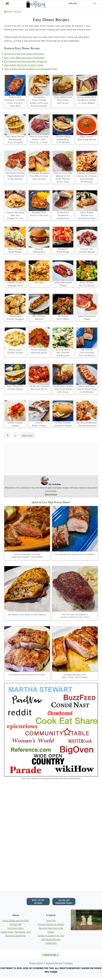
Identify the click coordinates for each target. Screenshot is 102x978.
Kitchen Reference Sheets (51, 924)
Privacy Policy (36, 963)
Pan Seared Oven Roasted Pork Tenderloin (25, 61)
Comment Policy (15, 928)
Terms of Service (54, 963)
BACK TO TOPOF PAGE (38, 901)
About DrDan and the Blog (15, 920)
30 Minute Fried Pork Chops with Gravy (24, 53)
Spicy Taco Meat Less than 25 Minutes (24, 57)
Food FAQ (51, 920)
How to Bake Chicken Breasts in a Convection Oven (30, 68)
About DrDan (51, 494)
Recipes (17, 11)
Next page (27, 435)
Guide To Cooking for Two (51, 935)
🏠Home (8, 11)
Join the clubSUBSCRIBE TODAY (63, 901)
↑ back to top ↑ (50, 954)
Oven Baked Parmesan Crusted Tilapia (23, 65)
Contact (68, 963)
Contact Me (16, 924)
